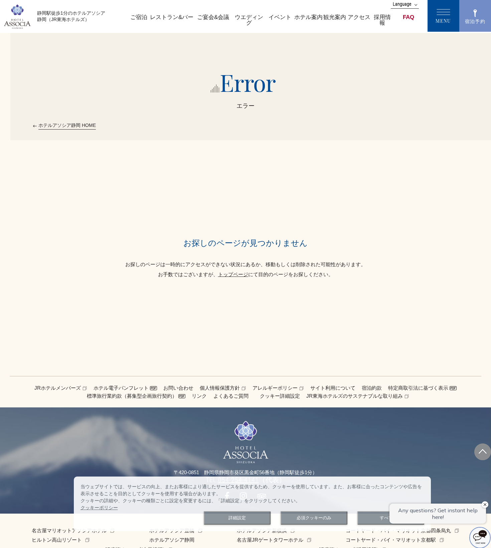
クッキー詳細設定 (280, 396)
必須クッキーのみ (314, 518)
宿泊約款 (372, 388)
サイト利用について (332, 388)
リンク (199, 396)
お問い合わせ (178, 388)
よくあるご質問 (231, 396)
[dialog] (252, 504)
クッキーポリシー (99, 507)
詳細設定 (237, 518)
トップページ (233, 274)
